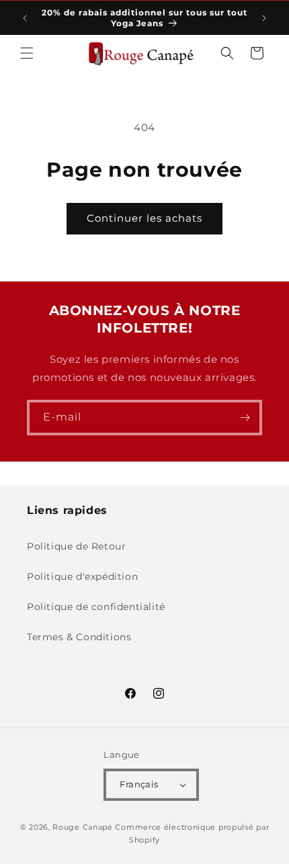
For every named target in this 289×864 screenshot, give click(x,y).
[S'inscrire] (244, 417)
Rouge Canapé (83, 827)
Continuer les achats (144, 218)
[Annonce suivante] (264, 18)
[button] (27, 53)
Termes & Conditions (79, 637)
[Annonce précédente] (25, 18)
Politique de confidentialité (96, 607)
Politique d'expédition (82, 576)
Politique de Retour (76, 546)
